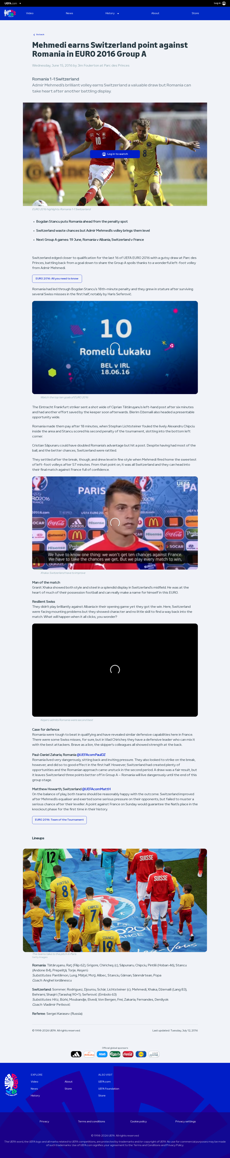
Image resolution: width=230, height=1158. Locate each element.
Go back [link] (40, 34)
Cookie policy (138, 1122)
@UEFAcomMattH (96, 789)
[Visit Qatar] (154, 1054)
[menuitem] (42, 13)
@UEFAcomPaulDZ (91, 755)
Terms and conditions (91, 1122)
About (69, 1082)
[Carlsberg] (115, 1054)
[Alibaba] (89, 1054)
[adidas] (76, 1054)
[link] (30, 13)
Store (68, 1089)
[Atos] (102, 1054)
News (34, 1089)
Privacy (44, 1122)
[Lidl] (141, 1054)
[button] (112, 13)
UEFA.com (104, 1082)
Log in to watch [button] (117, 154)
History (35, 1096)
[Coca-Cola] (128, 1054)
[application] (115, 347)
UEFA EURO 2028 (10, 13)
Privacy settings (185, 1122)
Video (34, 1082)
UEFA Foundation (108, 1089)
